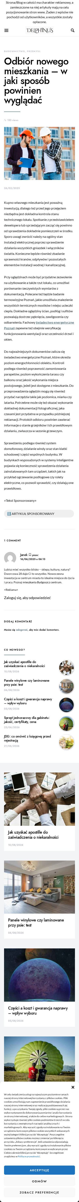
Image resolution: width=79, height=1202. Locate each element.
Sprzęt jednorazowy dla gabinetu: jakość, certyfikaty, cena (26, 720)
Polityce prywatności (29, 1156)
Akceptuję (39, 1170)
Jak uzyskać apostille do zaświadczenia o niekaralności (24, 664)
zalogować (22, 629)
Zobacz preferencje (39, 1192)
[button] (73, 1087)
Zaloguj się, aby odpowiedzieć (27, 597)
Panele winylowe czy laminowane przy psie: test (26, 682)
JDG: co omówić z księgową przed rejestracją (27, 738)
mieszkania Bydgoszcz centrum (42, 582)
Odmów (39, 1181)
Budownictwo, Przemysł (22, 51)
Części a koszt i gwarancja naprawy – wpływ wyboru (28, 701)
